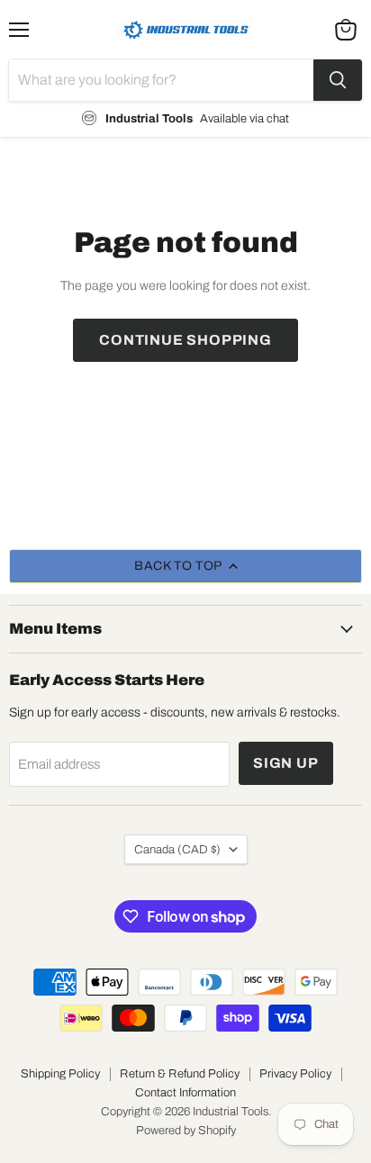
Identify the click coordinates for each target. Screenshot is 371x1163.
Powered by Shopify (186, 1130)
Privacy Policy (295, 1074)
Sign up (286, 763)
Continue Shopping (185, 339)
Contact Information (185, 1092)
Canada (177, 849)
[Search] (337, 80)
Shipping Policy (60, 1074)
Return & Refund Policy (180, 1074)
